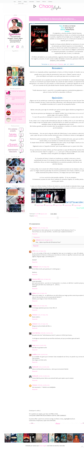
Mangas (25, 1)
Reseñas (19, 1)
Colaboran (50, 1)
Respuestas (37, 237)
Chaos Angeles (43, 445)
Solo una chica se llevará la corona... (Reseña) (17, 119)
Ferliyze (34, 305)
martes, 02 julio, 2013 (44, 376)
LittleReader (35, 266)
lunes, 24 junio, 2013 (44, 367)
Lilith (33, 251)
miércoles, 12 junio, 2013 (47, 333)
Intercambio (31, 1)
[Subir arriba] (82, 447)
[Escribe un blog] (52, 214)
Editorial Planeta (56, 64)
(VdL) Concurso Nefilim (18, 104)
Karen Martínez (36, 333)
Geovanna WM (36, 279)
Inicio (15, 1)
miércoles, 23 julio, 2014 (43, 385)
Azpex (33, 345)
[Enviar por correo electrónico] (51, 214)
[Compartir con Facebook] (54, 214)
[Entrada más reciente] (32, 423)
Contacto (38, 1)
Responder (35, 234)
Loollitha (34, 354)
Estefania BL (35, 367)
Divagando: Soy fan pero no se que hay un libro (18, 113)
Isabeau (34, 293)
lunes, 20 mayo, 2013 (43, 228)
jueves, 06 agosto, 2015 (46, 240)
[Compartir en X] (53, 214)
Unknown (34, 228)
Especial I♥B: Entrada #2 (18, 91)
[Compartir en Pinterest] (56, 214)
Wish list (44, 1)
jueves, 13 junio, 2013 (41, 345)
